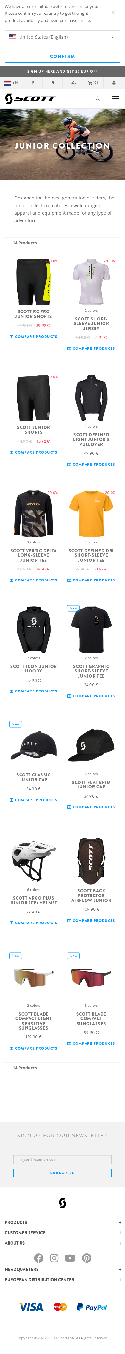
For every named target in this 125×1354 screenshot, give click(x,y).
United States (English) (43, 37)
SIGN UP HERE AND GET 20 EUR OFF (62, 71)
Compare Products (36, 336)
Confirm (62, 56)
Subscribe (62, 1172)
